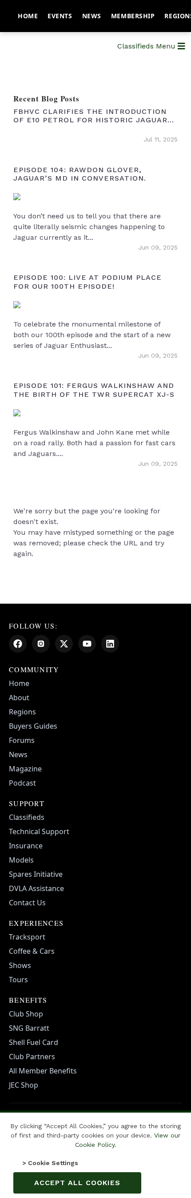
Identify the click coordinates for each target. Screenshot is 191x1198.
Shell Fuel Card (33, 1042)
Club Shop (26, 1014)
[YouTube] (87, 644)
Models (21, 860)
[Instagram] (41, 644)
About (19, 697)
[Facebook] (18, 644)
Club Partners (32, 1056)
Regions (22, 712)
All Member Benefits (43, 1071)
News (91, 16)
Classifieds (26, 817)
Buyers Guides (33, 726)
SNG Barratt (29, 1028)
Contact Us (27, 903)
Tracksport (27, 937)
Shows (20, 965)
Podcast (22, 783)
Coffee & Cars (32, 951)
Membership (133, 16)
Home (28, 16)
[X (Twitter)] (64, 644)
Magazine (25, 769)
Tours (18, 979)
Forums (22, 740)
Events (60, 16)
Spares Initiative (36, 874)
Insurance (26, 846)
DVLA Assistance (36, 888)
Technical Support (39, 831)
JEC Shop (23, 1085)
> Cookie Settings (50, 1162)
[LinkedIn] (110, 644)
